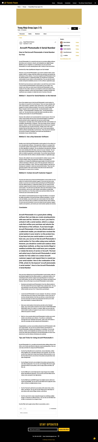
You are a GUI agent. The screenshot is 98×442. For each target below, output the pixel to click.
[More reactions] (24, 409)
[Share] (55, 42)
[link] (22, 34)
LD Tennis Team (11, 3)
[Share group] (79, 28)
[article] (38, 228)
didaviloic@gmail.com (51, 436)
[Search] (68, 28)
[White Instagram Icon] (95, 3)
